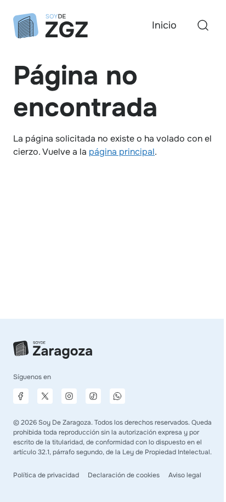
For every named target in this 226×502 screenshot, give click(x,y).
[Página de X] (45, 396)
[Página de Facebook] (21, 396)
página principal (122, 151)
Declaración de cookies (124, 475)
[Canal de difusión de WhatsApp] (117, 396)
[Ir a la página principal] (50, 25)
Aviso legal (184, 475)
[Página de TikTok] (93, 396)
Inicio (164, 25)
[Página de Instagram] (69, 396)
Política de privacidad (46, 475)
